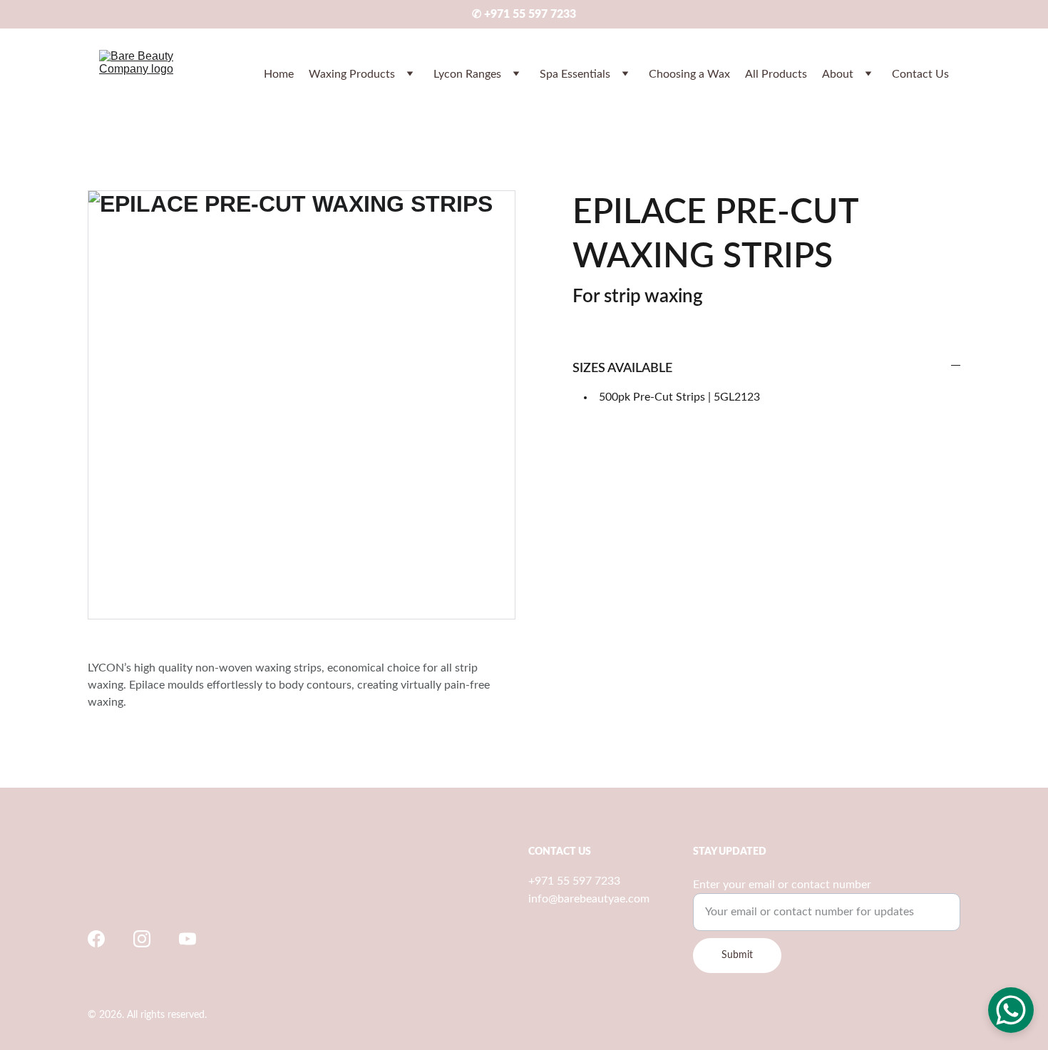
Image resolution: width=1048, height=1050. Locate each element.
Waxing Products (352, 74)
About (837, 74)
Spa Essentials (575, 74)
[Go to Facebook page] (96, 938)
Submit (737, 955)
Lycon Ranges (467, 74)
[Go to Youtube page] (187, 938)
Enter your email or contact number (782, 884)
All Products (776, 74)
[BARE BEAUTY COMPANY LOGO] (169, 888)
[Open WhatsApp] (1011, 1010)
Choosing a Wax (689, 74)
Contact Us (920, 74)
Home (279, 74)
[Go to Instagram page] (141, 938)
